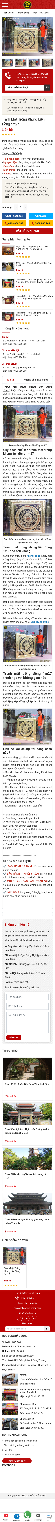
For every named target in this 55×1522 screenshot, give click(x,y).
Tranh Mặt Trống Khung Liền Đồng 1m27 (12, 1271)
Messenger (38, 1520)
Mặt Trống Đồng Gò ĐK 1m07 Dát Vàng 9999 (34, 264)
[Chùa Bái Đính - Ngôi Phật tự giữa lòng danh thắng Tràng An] (27, 1203)
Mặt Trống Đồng (41, 12)
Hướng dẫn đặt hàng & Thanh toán (20, 1440)
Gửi (47, 87)
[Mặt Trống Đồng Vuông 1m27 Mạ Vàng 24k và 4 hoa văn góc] (8, 250)
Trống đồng (23, 12)
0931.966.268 (37, 1396)
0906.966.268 (37, 1413)
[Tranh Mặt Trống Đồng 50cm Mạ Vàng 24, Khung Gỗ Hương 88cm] (8, 299)
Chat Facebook (14, 216)
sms (48, 1520)
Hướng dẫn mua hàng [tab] (36, 379)
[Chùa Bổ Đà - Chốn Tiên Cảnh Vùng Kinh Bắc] (27, 1068)
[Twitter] (27, 1318)
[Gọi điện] (27, 1515)
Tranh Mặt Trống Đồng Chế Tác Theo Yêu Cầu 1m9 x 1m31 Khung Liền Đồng (34, 280)
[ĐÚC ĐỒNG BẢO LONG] (27, 4)
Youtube (6, 1520)
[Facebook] (19, 1318)
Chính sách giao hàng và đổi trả (19, 1445)
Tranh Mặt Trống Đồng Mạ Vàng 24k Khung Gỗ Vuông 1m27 (33, 313)
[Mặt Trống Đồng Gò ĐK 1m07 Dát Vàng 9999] (8, 266)
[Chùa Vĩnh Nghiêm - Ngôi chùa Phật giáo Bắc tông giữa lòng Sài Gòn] (27, 1113)
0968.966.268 (21, 982)
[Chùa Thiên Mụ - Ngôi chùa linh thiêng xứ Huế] (27, 1158)
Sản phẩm (9, 12)
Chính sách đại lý (12, 1454)
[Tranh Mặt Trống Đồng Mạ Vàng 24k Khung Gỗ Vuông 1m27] (8, 316)
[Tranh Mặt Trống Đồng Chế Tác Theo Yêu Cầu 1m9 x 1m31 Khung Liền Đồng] (8, 283)
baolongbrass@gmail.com (25, 987)
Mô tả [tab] (10, 379)
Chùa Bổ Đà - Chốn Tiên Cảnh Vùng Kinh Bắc (27, 1084)
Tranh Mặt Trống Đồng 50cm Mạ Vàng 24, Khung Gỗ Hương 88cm (34, 297)
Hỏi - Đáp (8, 1450)
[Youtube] (34, 1318)
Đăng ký (13, 1037)
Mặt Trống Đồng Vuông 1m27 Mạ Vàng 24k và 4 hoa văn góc (32, 247)
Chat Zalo (40, 215)
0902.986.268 (37, 1428)
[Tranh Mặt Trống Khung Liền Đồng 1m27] (14, 1256)
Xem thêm (12, 1096)
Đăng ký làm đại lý (17, 1461)
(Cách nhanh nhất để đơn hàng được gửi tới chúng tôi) (27, 232)
